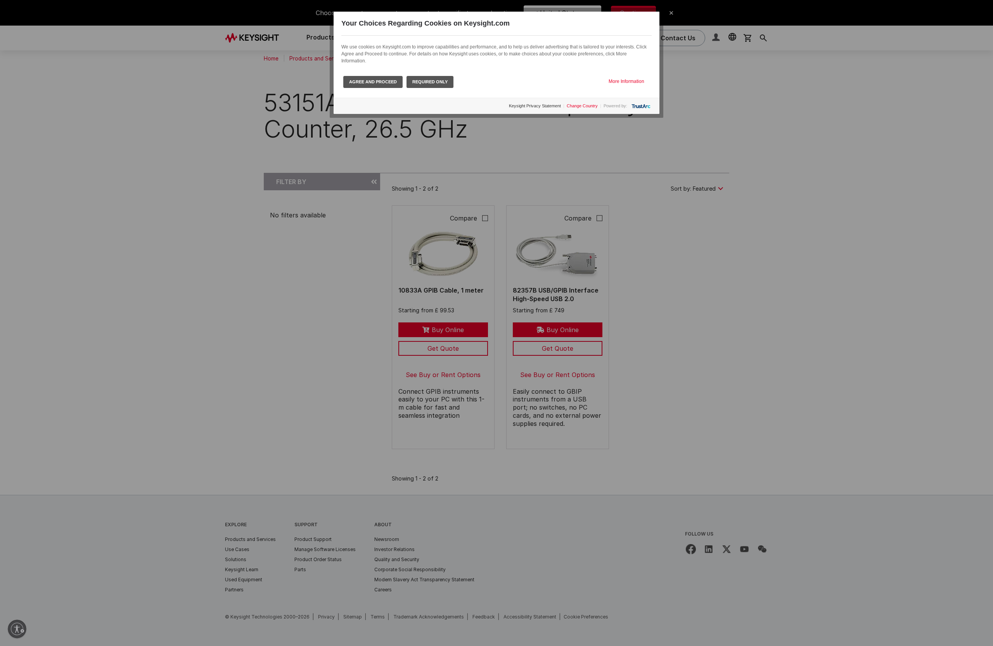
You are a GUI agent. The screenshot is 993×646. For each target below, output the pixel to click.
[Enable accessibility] (17, 629)
